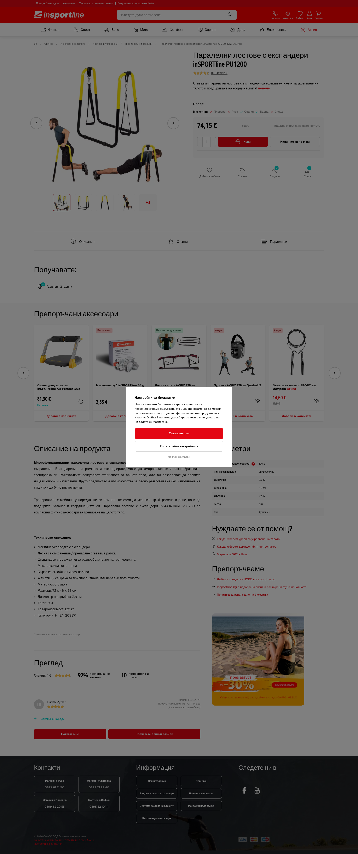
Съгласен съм (179, 433)
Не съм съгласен (179, 456)
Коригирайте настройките (179, 446)
